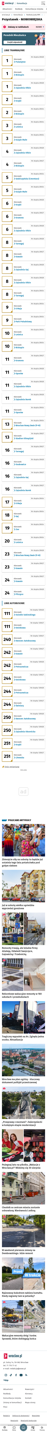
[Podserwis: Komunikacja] (21, 3)
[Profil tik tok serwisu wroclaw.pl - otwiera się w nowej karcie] (11, 1375)
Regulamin (14, 1421)
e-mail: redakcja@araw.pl (14, 1368)
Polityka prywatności (15, 1426)
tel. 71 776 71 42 (10, 1365)
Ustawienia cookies (32, 1426)
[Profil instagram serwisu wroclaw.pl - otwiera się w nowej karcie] (6, 1375)
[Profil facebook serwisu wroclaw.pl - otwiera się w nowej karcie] (16, 1375)
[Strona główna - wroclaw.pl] (7, 3)
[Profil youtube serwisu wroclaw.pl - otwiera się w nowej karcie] (21, 1375)
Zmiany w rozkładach (18, 27)
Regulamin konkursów (29, 1421)
